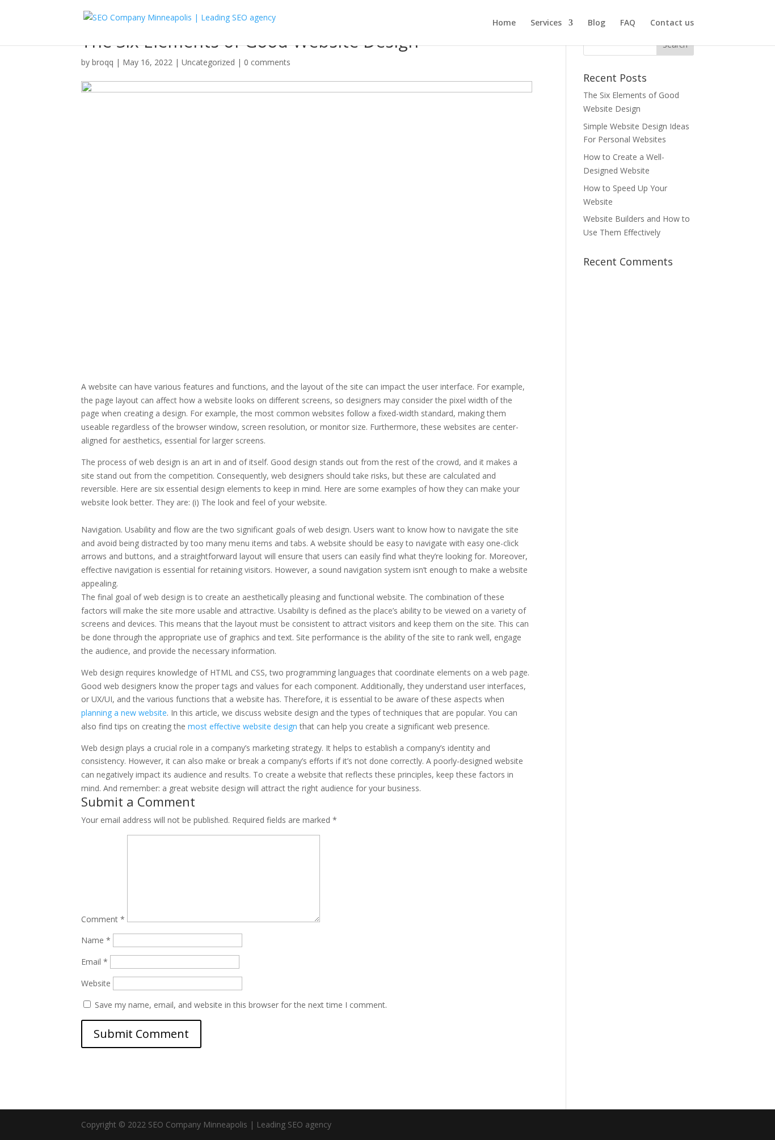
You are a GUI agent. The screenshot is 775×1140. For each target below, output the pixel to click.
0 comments (267, 62)
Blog (596, 23)
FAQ (627, 23)
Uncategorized (208, 62)
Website (96, 983)
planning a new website (124, 712)
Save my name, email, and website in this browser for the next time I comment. (241, 1004)
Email (94, 961)
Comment (103, 919)
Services (546, 23)
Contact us (672, 23)
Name (96, 940)
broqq (102, 62)
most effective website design (242, 726)
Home (504, 23)
